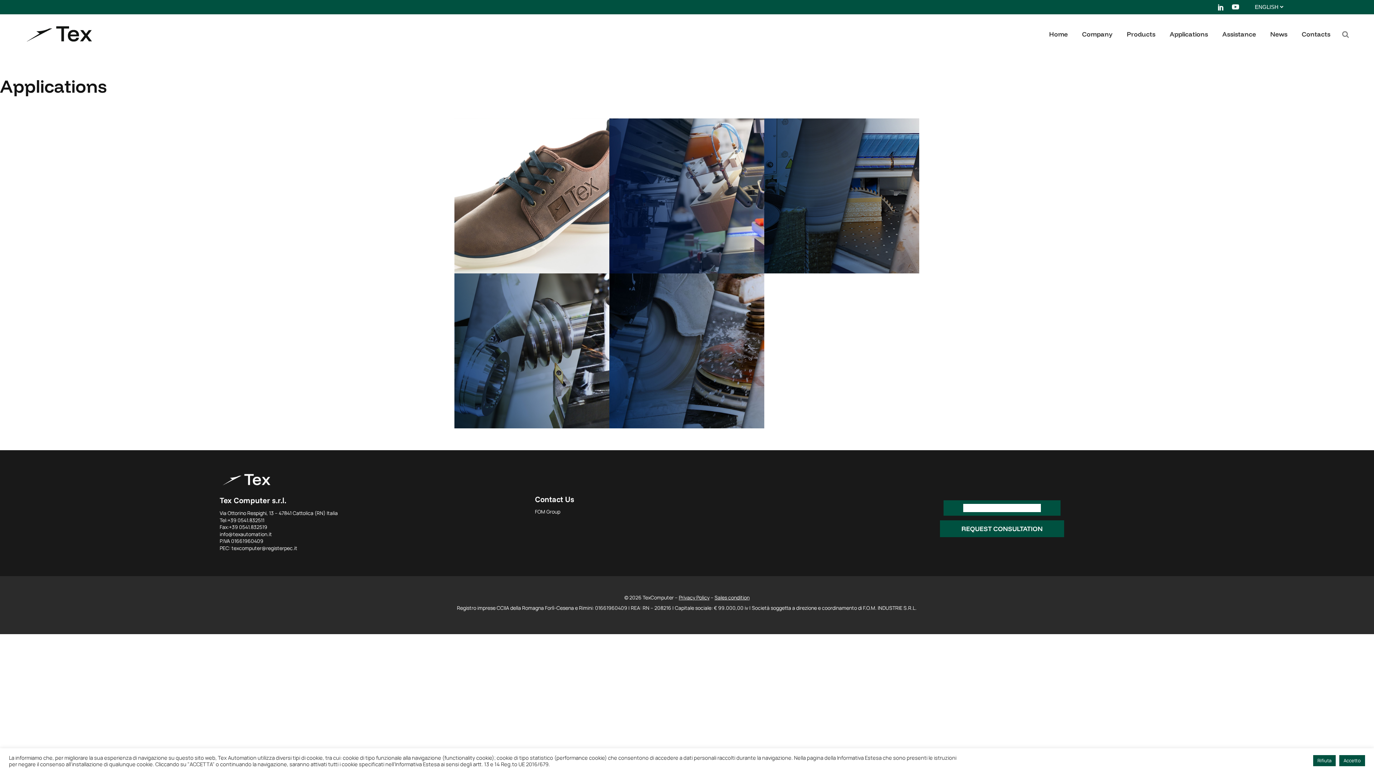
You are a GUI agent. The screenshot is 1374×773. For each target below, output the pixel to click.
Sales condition (732, 597)
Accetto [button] (1352, 760)
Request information (1002, 508)
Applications (483, 254)
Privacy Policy (694, 597)
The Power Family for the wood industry (838, 164)
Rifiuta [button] (1324, 760)
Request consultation (1002, 529)
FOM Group (547, 511)
